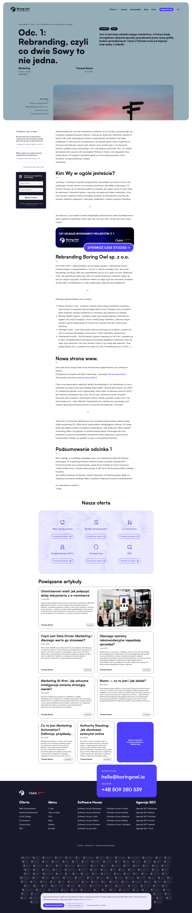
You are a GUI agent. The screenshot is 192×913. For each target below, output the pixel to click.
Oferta (113, 9)
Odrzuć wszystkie (74, 905)
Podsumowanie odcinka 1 (39, 114)
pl (178, 9)
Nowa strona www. (41, 110)
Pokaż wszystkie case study (33, 167)
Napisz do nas (166, 9)
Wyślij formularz (31, 198)
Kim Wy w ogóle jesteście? (39, 103)
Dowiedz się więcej (60, 536)
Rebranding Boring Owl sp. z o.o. (36, 107)
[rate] (19, 74)
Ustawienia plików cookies (96, 905)
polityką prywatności (85, 899)
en (181, 9)
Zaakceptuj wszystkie (53, 905)
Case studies (135, 9)
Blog (146, 9)
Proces (124, 9)
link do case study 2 (87, 377)
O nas (153, 9)
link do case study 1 (117, 374)
